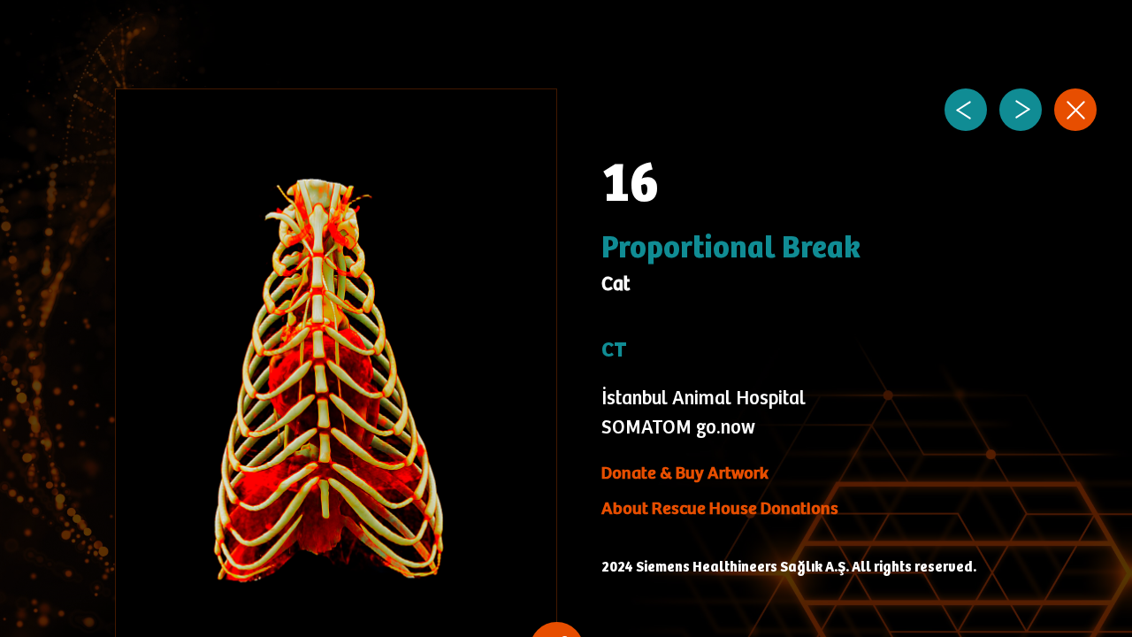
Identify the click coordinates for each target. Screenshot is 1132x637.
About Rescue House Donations (719, 509)
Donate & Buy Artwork (685, 474)
